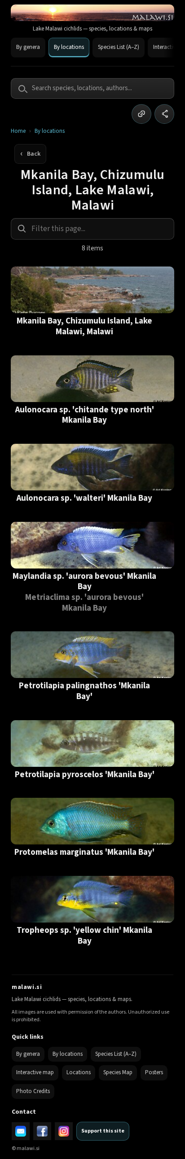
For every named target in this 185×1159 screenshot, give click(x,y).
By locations (69, 47)
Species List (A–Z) (118, 47)
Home (18, 131)
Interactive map (35, 1072)
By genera (28, 47)
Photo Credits (33, 1091)
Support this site (102, 1131)
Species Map (117, 1072)
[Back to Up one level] (30, 154)
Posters (154, 1072)
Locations (78, 1072)
